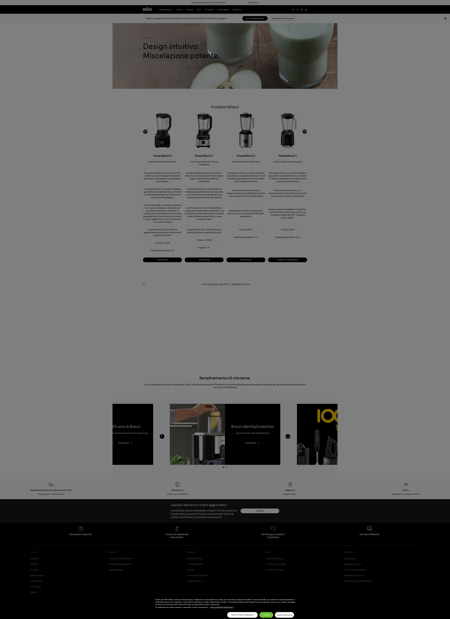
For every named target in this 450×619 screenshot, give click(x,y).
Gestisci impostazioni (284, 615)
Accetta (266, 615)
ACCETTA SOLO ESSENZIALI (242, 615)
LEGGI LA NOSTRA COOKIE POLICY (222, 607)
